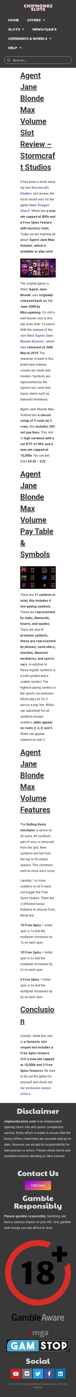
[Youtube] (16, 1374)
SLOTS (14, 29)
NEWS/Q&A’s (44, 29)
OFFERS (34, 19)
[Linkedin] (60, 1374)
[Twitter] (38, 1374)
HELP (12, 47)
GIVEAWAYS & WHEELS (27, 38)
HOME (13, 19)
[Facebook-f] (49, 1374)
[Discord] (27, 1374)
